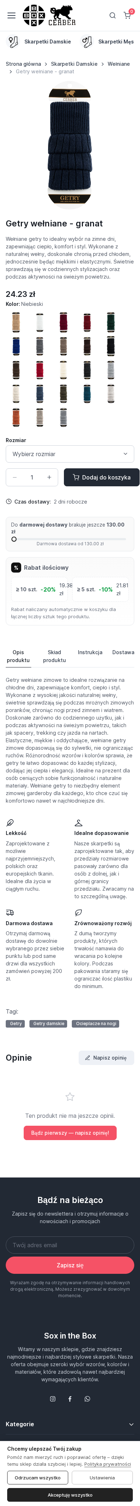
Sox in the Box (70, 1335)
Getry (16, 1023)
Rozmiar (16, 440)
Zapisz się (70, 1265)
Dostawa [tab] (123, 652)
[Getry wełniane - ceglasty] (87, 322)
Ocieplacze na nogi (96, 1023)
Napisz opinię (110, 1058)
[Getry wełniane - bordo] (63, 322)
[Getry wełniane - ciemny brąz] (87, 346)
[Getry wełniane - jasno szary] (111, 370)
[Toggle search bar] (113, 15)
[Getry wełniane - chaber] (16, 346)
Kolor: (24, 304)
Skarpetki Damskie (74, 64)
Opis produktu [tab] (18, 656)
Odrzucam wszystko (38, 1477)
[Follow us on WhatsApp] (87, 1399)
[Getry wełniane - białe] (40, 322)
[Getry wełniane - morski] (87, 394)
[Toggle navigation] (11, 15)
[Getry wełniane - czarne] (111, 346)
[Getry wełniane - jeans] (40, 394)
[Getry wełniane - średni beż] (40, 417)
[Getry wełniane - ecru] (63, 370)
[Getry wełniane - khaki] (63, 394)
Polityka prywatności (107, 1464)
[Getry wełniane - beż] (16, 322)
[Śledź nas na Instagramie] (53, 1399)
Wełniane (119, 64)
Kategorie (20, 1424)
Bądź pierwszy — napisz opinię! (70, 1133)
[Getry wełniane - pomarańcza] (16, 417)
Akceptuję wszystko (70, 1495)
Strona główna (23, 64)
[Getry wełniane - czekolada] (16, 370)
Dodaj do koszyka (106, 477)
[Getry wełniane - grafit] (87, 370)
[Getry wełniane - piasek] (111, 394)
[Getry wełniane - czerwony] (40, 370)
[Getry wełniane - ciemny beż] (63, 346)
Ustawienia (102, 1477)
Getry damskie (48, 1023)
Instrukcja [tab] (90, 652)
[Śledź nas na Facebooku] (70, 1399)
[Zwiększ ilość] (49, 477)
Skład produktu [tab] (54, 656)
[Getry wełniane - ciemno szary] (40, 346)
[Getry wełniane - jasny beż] (16, 394)
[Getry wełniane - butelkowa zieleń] (111, 322)
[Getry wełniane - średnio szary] (63, 417)
